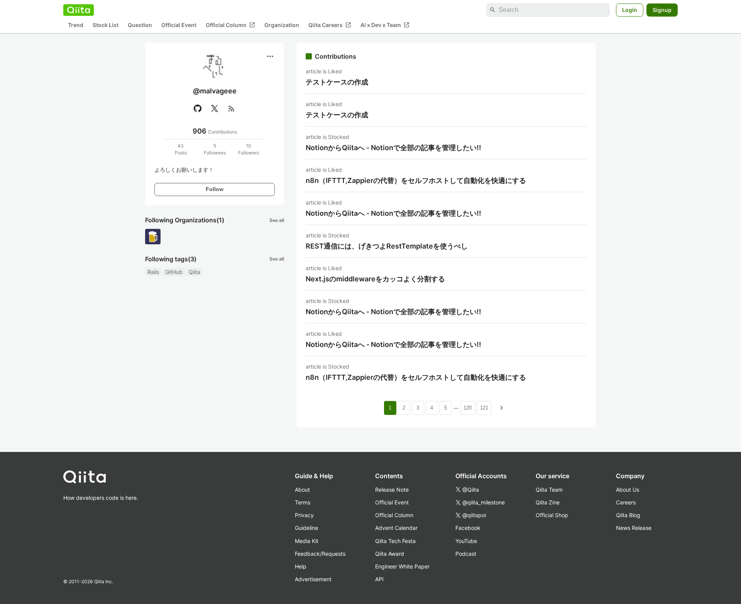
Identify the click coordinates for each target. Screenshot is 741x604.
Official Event (178, 25)
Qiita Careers (329, 25)
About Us (627, 489)
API (379, 579)
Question (140, 25)
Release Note (392, 489)
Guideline (306, 527)
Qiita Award (389, 553)
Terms (302, 502)
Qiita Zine (548, 502)
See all (276, 220)
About (302, 489)
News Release (633, 527)
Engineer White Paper (402, 566)
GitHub (174, 272)
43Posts (181, 149)
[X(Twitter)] (214, 108)
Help (300, 566)
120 (468, 408)
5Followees (215, 149)
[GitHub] (197, 108)
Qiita (194, 272)
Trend (75, 25)
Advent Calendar (396, 527)
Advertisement (313, 579)
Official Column (230, 25)
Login (629, 10)
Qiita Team (549, 489)
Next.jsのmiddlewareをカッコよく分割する (375, 279)
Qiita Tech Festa (395, 541)
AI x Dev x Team (384, 25)
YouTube (466, 541)
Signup (662, 10)
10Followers (248, 149)
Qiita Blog (628, 515)
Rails (153, 272)
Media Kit (306, 541)
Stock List (105, 25)
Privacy (304, 515)
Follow (214, 189)
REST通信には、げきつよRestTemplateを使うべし (387, 246)
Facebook (467, 527)
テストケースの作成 (337, 82)
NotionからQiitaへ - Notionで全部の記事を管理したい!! (393, 148)
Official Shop (552, 515)
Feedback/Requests (320, 553)
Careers (626, 502)
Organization (281, 25)
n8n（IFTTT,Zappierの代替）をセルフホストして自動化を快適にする (416, 180)
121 (484, 408)
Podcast (465, 553)
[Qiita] (78, 10)
